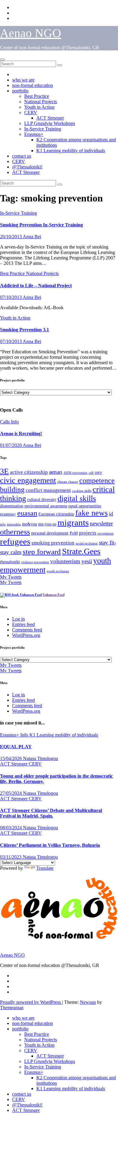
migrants (73, 522)
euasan (27, 513)
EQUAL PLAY (16, 746)
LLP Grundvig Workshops (49, 123)
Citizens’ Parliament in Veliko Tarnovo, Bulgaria (50, 845)
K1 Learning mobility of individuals (70, 150)
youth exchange (58, 571)
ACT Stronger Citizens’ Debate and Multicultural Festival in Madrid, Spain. (51, 813)
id (111, 514)
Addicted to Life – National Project (36, 285)
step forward (42, 552)
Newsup (88, 1002)
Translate (45, 868)
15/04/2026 (11, 758)
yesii (86, 561)
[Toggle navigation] (2, 59)
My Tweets (10, 577)
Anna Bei (32, 236)
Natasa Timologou (40, 758)
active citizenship (29, 472)
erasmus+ (8, 514)
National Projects (40, 101)
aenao (55, 472)
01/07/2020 (11, 445)
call (91, 472)
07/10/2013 (11, 297)
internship (14, 524)
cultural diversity (41, 499)
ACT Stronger (50, 117)
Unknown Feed (53, 594)
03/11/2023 (11, 856)
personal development (49, 533)
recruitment (105, 533)
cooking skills (81, 491)
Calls (5, 421)
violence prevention (35, 562)
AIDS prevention (75, 472)
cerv (98, 472)
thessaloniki (10, 561)
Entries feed (23, 624)
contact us (21, 156)
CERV (30, 112)
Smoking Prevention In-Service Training (41, 224)
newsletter (101, 523)
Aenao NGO (30, 33)
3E (4, 471)
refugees (15, 541)
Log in (18, 618)
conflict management (48, 490)
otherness (15, 532)
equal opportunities (84, 505)
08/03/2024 (11, 827)
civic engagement (28, 480)
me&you (29, 524)
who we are (23, 79)
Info (15, 421)
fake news (91, 513)
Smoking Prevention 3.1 (24, 329)
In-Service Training (42, 128)
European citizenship (56, 514)
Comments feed (27, 629)
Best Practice (36, 96)
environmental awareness (46, 505)
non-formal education (32, 85)
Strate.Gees (81, 551)
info (3, 524)
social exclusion (87, 543)
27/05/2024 (11, 793)
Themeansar (11, 1007)
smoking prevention (52, 543)
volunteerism (65, 561)
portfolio (20, 90)
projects (87, 533)
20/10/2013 (11, 236)
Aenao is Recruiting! (21, 433)
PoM (74, 533)
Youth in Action (39, 107)
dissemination (11, 505)
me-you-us (47, 524)
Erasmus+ (33, 134)
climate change (67, 481)
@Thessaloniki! (27, 166)
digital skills (76, 498)
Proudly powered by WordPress (31, 1002)
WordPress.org (26, 635)
